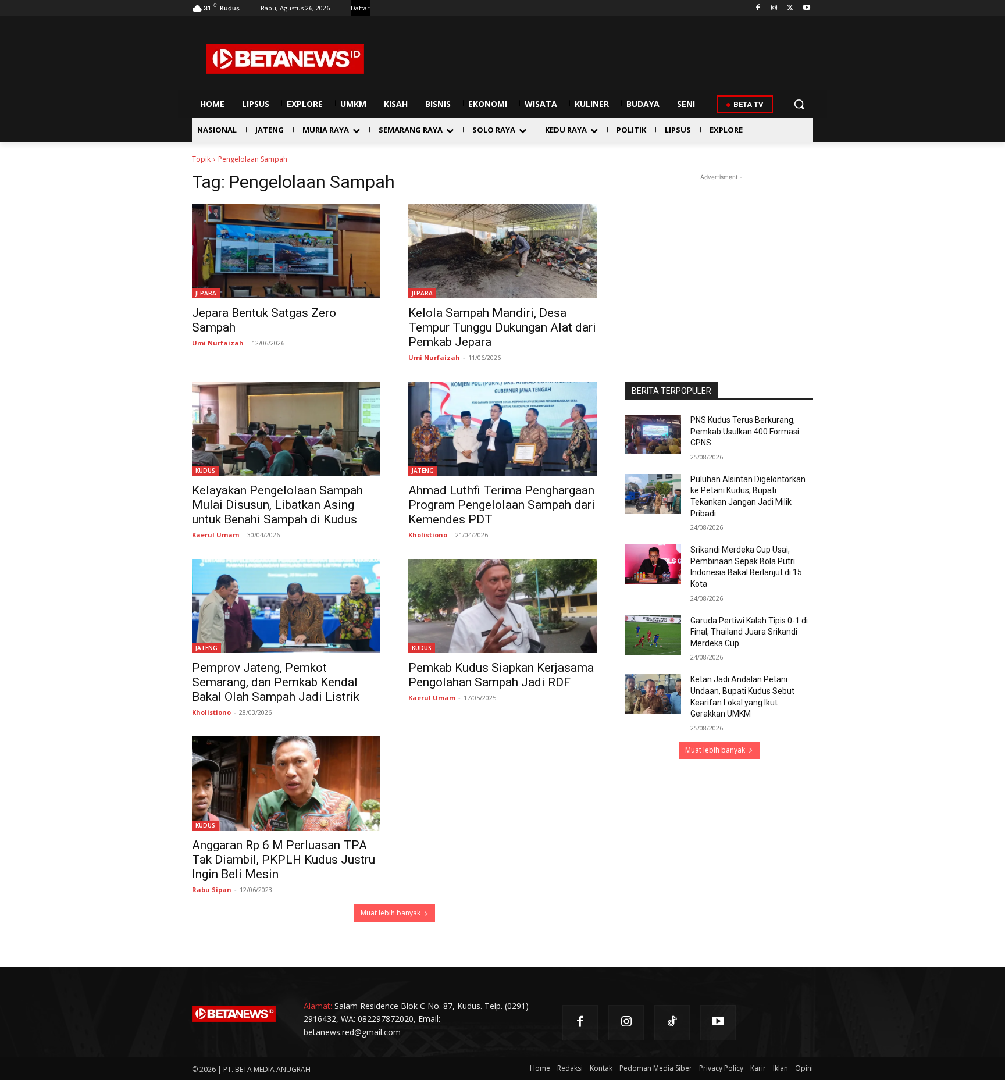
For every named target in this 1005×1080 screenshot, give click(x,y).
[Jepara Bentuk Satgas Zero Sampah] (286, 251)
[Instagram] (774, 8)
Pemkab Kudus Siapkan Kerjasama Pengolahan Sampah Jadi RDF (501, 675)
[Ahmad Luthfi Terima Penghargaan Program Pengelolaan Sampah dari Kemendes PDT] (502, 429)
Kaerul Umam (215, 534)
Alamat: (318, 1005)
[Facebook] (758, 8)
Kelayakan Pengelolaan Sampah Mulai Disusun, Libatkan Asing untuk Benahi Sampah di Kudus (277, 504)
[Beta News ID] (285, 59)
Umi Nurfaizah (218, 342)
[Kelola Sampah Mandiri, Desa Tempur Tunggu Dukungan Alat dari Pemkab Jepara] (502, 251)
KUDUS (205, 470)
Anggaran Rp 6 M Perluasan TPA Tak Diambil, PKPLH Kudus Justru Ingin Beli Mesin (283, 859)
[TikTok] (672, 1022)
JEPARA (205, 293)
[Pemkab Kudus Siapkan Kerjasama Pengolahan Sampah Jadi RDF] (502, 606)
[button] (799, 104)
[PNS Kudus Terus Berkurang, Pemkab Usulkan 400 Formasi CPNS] (653, 434)
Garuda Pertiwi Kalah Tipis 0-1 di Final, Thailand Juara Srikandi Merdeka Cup (749, 632)
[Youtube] (806, 8)
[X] (790, 8)
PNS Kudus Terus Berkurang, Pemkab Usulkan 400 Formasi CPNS (744, 431)
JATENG (423, 470)
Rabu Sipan (211, 889)
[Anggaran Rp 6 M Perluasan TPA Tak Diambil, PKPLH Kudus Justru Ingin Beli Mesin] (286, 783)
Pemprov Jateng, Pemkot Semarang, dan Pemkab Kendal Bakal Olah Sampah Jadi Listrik (275, 682)
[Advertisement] (719, 256)
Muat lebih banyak (390, 913)
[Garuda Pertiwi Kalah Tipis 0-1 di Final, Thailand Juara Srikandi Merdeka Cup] (653, 635)
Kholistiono (427, 534)
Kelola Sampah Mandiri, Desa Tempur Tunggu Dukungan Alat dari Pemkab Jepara (502, 327)
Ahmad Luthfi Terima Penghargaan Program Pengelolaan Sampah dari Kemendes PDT (501, 504)
